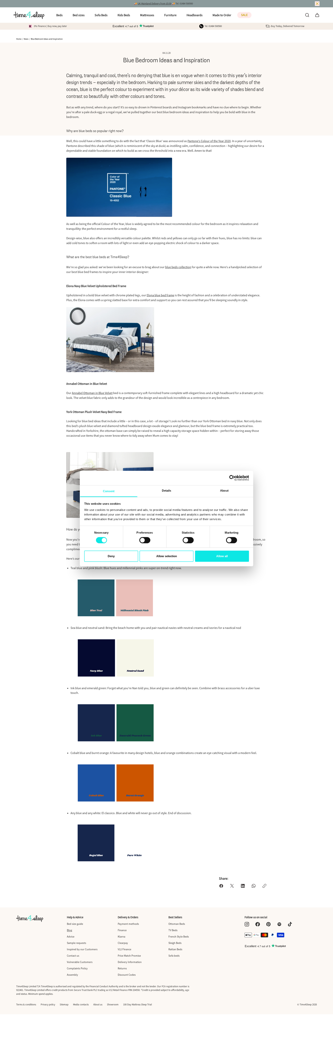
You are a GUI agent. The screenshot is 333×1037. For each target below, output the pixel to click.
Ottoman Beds (176, 924)
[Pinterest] (268, 924)
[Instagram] (247, 924)
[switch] (144, 540)
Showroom (113, 1004)
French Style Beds (178, 936)
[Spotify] (279, 924)
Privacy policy (48, 1004)
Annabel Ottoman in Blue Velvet (92, 393)
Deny (111, 556)
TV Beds (172, 930)
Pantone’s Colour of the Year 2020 (209, 141)
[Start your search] (307, 15)
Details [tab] (166, 490)
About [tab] (224, 490)
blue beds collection (178, 267)
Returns (122, 968)
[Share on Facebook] (221, 886)
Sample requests (76, 943)
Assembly (72, 974)
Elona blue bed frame (160, 295)
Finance (122, 930)
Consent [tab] (108, 491)
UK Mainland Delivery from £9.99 (154, 3)
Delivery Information (130, 962)
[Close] (317, 3)
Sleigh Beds (175, 943)
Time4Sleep (306, 1004)
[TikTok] (290, 924)
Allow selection (166, 556)
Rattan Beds (175, 949)
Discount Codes (127, 974)
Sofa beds (174, 955)
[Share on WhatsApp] (253, 886)
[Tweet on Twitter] (232, 886)
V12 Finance (124, 949)
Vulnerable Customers (79, 962)
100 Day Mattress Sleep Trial (137, 1004)
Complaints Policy (77, 968)
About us (97, 1004)
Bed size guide (75, 924)
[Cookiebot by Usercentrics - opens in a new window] (232, 478)
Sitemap (64, 1004)
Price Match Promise (129, 955)
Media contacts (81, 1004)
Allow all (222, 556)
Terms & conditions (26, 1004)
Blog (69, 930)
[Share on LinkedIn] (242, 886)
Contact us (73, 955)
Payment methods (128, 924)
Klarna (121, 936)
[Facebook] (257, 924)
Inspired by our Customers (82, 949)
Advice (70, 936)
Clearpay (123, 943)
